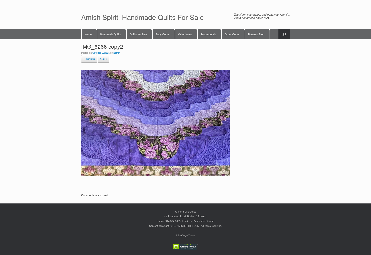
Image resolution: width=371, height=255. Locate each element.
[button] (284, 34)
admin (116, 52)
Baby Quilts (162, 34)
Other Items (185, 34)
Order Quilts (232, 34)
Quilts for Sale (138, 34)
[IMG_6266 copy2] (155, 175)
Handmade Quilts (110, 34)
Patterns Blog (256, 34)
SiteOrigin (183, 235)
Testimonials (208, 34)
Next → (103, 58)
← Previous (89, 58)
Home (88, 34)
